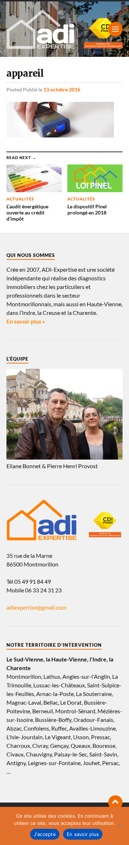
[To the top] (115, 802)
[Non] (120, 826)
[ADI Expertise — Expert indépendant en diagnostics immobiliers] (64, 29)
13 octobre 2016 (61, 89)
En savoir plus (83, 834)
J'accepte (45, 834)
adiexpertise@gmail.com (36, 607)
